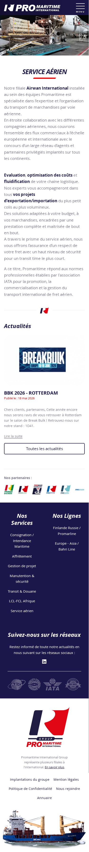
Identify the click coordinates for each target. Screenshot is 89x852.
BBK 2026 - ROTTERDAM (31, 393)
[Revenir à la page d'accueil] (44, 7)
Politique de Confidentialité (30, 789)
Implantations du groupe (29, 779)
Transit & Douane (22, 591)
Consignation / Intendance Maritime (22, 540)
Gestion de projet (22, 565)
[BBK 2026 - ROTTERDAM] (44, 360)
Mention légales (66, 779)
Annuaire (44, 798)
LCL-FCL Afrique (22, 600)
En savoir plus (54, 767)
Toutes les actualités (44, 448)
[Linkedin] (44, 661)
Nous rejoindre (68, 789)
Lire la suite (13, 436)
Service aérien (22, 610)
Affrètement (22, 556)
